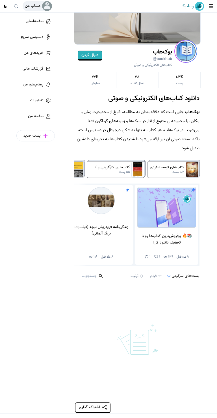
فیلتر (153, 276)
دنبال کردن (90, 55)
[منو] (211, 6)
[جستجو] (16, 6)
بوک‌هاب (162, 54)
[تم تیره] (5, 6)
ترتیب (134, 276)
